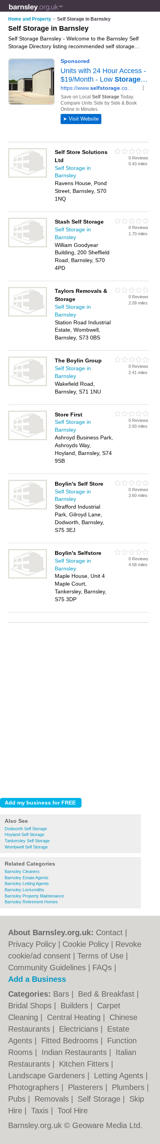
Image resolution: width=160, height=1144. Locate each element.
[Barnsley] (63, 12)
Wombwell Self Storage (26, 847)
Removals (53, 1099)
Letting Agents (120, 1075)
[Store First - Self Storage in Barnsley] (27, 438)
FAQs (102, 967)
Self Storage (100, 1099)
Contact (109, 932)
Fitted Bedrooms (71, 1040)
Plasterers (86, 1087)
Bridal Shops (31, 1005)
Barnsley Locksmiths (24, 889)
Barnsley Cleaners (22, 871)
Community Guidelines (47, 967)
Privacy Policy (32, 944)
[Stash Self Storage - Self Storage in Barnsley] (27, 245)
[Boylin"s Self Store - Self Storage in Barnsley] (27, 508)
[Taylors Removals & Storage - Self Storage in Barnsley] (27, 315)
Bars (62, 994)
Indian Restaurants (75, 1052)
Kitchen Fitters (85, 1064)
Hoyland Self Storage (24, 834)
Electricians (80, 1029)
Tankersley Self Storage (27, 840)
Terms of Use (100, 956)
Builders (75, 1005)
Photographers (34, 1087)
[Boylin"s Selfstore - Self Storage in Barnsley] (27, 577)
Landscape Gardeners (47, 1075)
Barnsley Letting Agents (27, 883)
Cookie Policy (86, 944)
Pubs (18, 1099)
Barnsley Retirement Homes (31, 901)
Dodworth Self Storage (26, 828)
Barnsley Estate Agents (27, 877)
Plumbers (129, 1087)
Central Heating (75, 1017)
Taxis (41, 1110)
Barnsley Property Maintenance (34, 896)
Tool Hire (72, 1110)
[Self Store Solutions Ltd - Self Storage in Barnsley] (27, 176)
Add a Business (37, 979)
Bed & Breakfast (107, 994)
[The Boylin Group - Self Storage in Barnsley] (27, 384)
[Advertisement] (80, 708)
